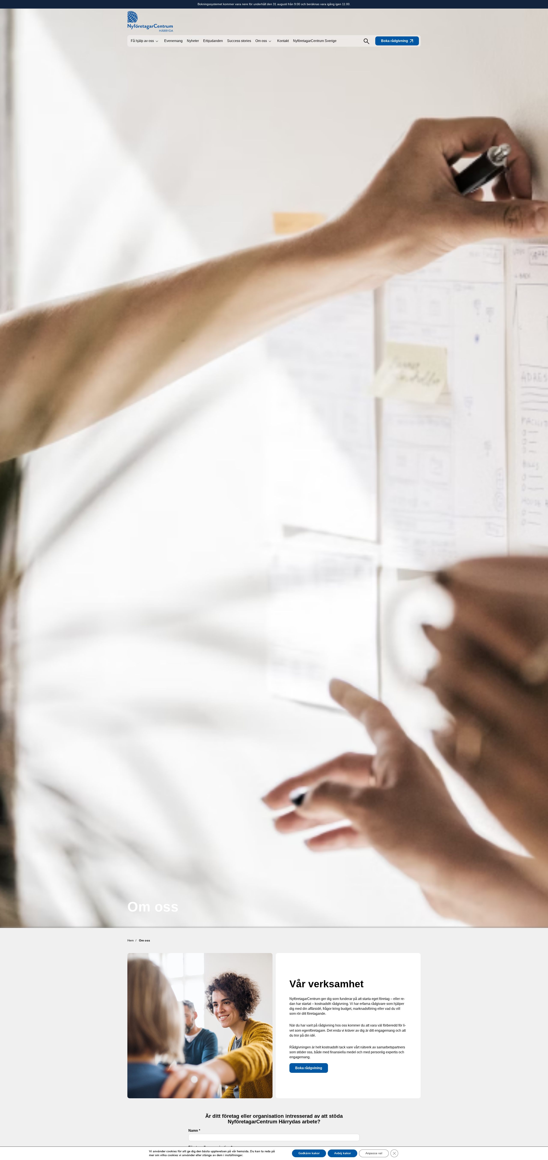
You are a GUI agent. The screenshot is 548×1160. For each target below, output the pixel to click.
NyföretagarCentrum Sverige (315, 41)
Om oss (261, 41)
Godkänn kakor (309, 1153)
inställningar (233, 1155)
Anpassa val (373, 1153)
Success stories (239, 41)
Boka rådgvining (308, 1068)
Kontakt (283, 41)
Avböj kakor (342, 1153)
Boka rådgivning (394, 41)
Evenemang (173, 41)
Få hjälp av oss (142, 41)
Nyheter (193, 41)
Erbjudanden (213, 41)
